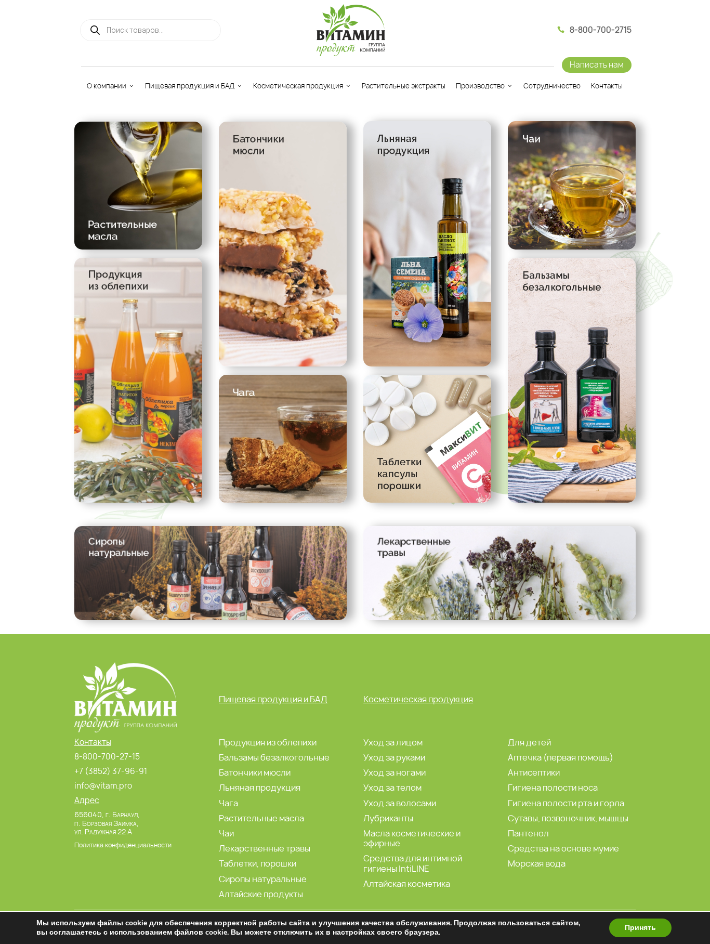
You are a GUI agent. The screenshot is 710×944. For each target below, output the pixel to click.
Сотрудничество (552, 86)
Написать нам (597, 65)
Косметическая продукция (298, 86)
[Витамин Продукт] (351, 30)
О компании (106, 86)
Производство (480, 86)
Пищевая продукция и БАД (189, 86)
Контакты (607, 86)
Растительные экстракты (403, 86)
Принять (640, 928)
